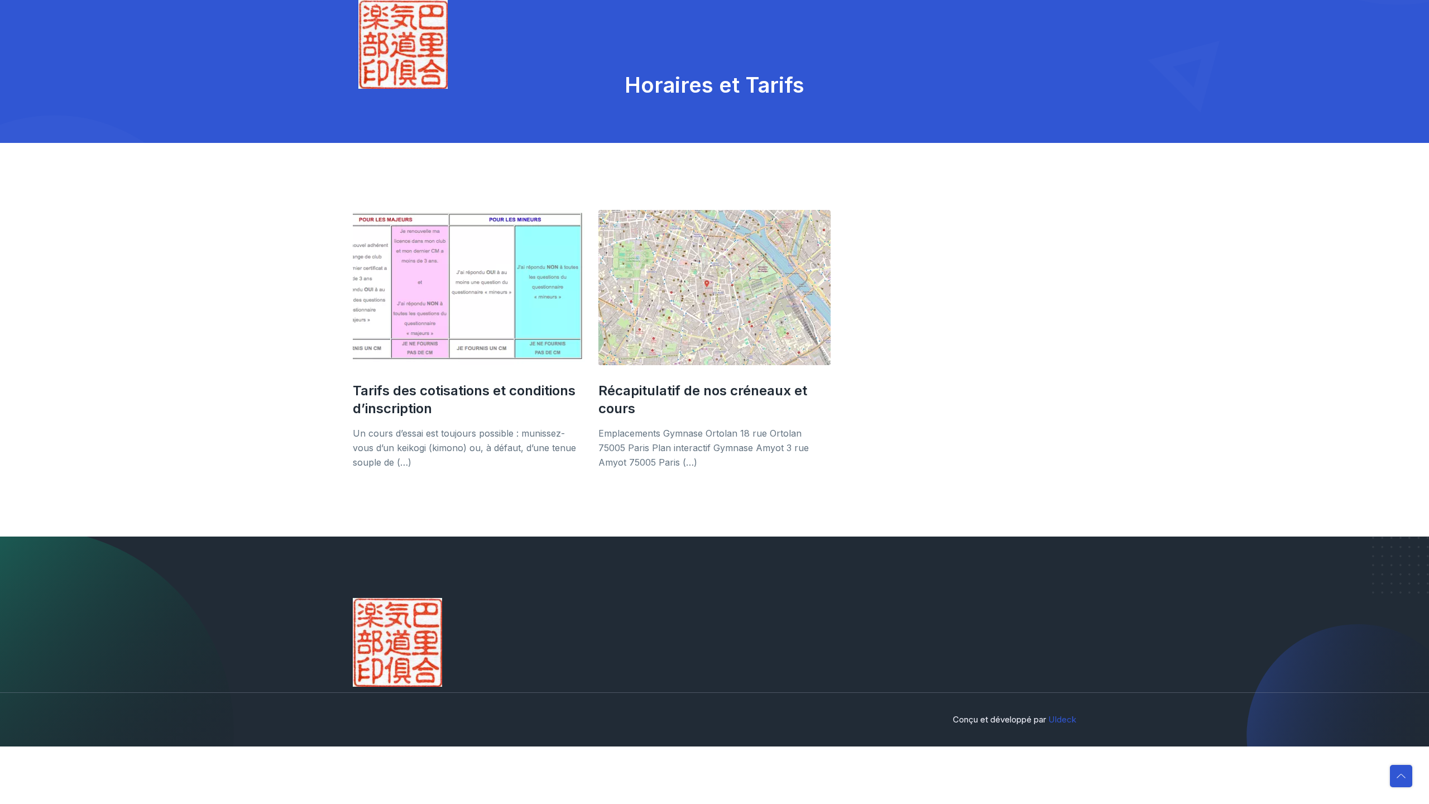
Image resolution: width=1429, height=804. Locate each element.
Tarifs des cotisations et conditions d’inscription (464, 399)
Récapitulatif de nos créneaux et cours (702, 399)
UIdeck (1062, 719)
